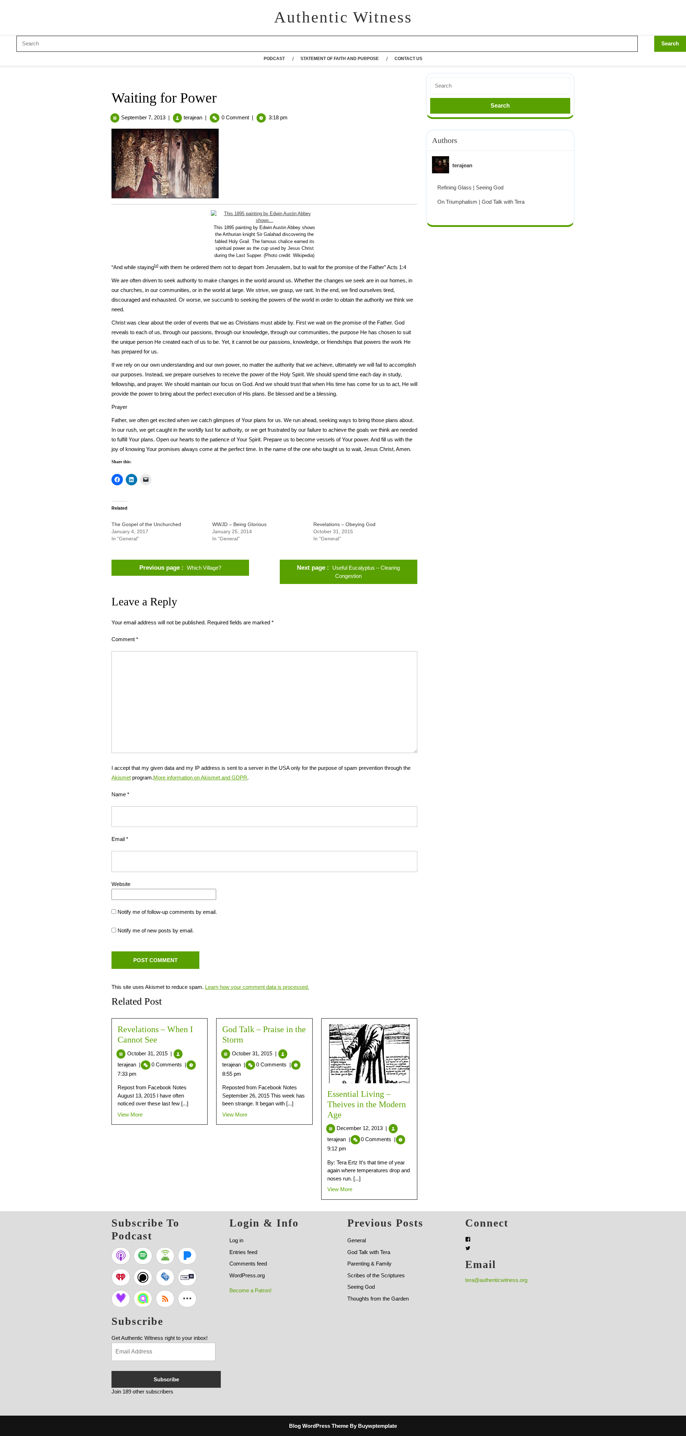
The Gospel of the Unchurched (146, 524)
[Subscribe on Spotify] (143, 1255)
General (356, 1240)
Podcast (274, 58)
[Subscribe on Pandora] (187, 1255)
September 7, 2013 (143, 117)
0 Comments (168, 1064)
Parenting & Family (369, 1264)
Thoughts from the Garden (378, 1299)
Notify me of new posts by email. (156, 930)
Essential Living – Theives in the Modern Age (366, 1104)
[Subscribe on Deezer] (120, 1298)
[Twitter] (468, 1248)
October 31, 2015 (149, 1053)
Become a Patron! (250, 1290)
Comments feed (248, 1264)
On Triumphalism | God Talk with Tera (481, 202)
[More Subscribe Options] (187, 1298)
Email (119, 839)
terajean (193, 117)
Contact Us (408, 58)
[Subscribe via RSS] (165, 1298)
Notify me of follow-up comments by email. (167, 912)
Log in (236, 1240)
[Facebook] (468, 1239)
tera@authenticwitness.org (496, 1280)
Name (120, 794)
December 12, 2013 (362, 1128)
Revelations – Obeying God (344, 524)
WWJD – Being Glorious (239, 524)
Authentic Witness (343, 17)
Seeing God (361, 1287)
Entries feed (243, 1252)
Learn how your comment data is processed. (257, 987)
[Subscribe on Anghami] (143, 1298)
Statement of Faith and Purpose (339, 58)
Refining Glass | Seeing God (470, 187)
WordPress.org (247, 1275)
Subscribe (166, 1379)
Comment (124, 639)
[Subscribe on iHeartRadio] (120, 1277)
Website (120, 884)
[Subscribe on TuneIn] (187, 1277)
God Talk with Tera (368, 1252)
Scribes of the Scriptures (376, 1275)
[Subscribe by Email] (165, 1277)
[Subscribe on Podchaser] (143, 1277)
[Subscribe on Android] (165, 1255)
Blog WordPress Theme (318, 1426)
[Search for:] (500, 86)
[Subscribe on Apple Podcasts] (120, 1255)
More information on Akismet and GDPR (200, 777)
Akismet (121, 777)
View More (130, 1114)
